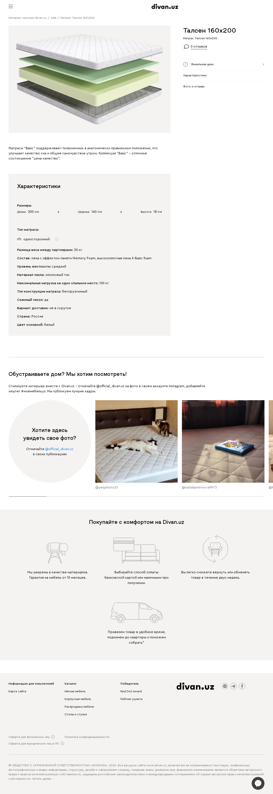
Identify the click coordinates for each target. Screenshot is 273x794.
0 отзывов (199, 46)
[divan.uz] (164, 6)
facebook (242, 686)
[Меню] (11, 6)
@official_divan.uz (110, 386)
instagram (225, 686)
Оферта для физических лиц (29, 737)
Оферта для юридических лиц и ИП (34, 743)
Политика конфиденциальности (87, 737)
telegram (233, 686)
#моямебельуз (33, 391)
